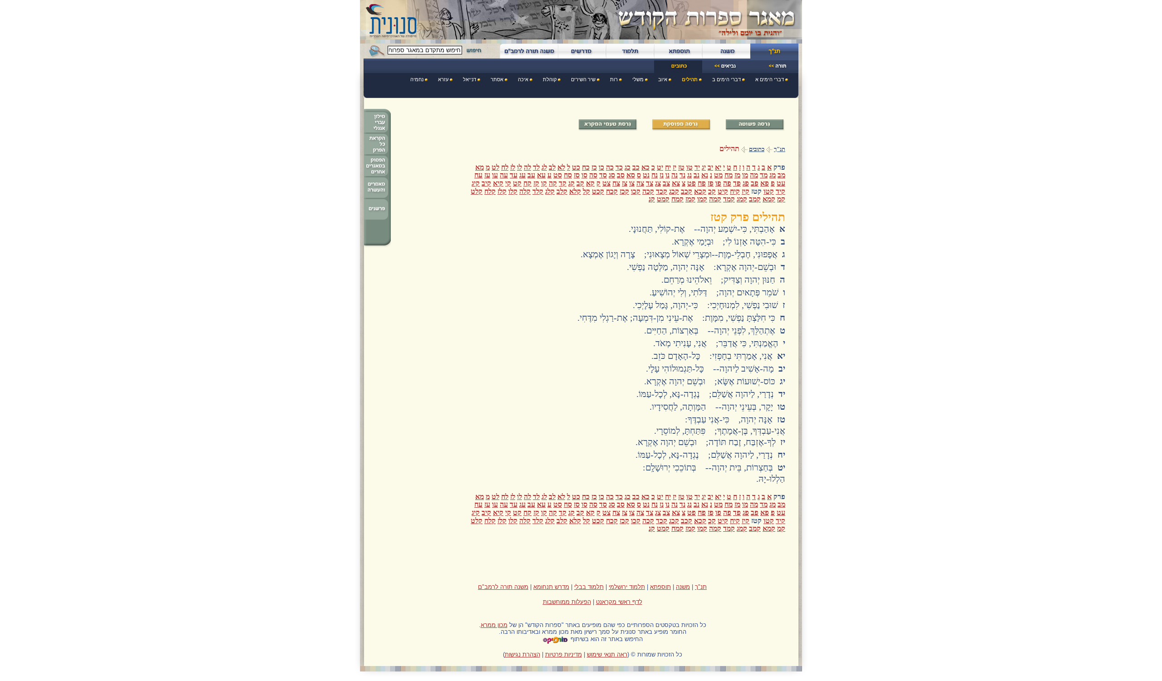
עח (478, 175)
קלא (575, 191)
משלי (638, 79)
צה (640, 183)
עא (541, 175)
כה (610, 167)
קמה (715, 199)
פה (727, 183)
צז (624, 183)
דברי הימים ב (726, 79)
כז (594, 167)
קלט (477, 191)
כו (601, 167)
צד (649, 183)
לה (527, 167)
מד (764, 175)
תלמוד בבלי (589, 586)
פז (711, 183)
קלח (490, 191)
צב (666, 183)
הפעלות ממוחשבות (567, 601)
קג (571, 183)
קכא (700, 191)
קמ (781, 199)
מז (737, 175)
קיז (745, 191)
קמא (769, 199)
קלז (502, 191)
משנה (683, 586)
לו (519, 167)
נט (646, 175)
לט (495, 167)
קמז (690, 199)
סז (577, 175)
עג (522, 175)
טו (689, 167)
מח (728, 175)
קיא (498, 183)
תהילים (690, 79)
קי (508, 183)
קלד (537, 191)
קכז (624, 191)
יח (668, 167)
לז (512, 167)
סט (557, 175)
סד (603, 175)
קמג (742, 199)
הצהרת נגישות (522, 654)
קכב (686, 191)
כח (586, 167)
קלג (550, 191)
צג (658, 183)
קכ (712, 191)
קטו (768, 191)
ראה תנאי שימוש (607, 654)
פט (691, 183)
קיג (476, 183)
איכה (523, 79)
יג (704, 167)
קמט (663, 199)
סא (630, 175)
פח (702, 183)
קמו (702, 199)
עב (531, 175)
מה (754, 175)
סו (584, 175)
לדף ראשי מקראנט (619, 601)
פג (746, 183)
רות (614, 79)
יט (660, 167)
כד (619, 167)
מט (718, 175)
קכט (598, 191)
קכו (635, 191)
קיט (723, 191)
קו (544, 183)
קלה (525, 191)
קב (580, 183)
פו (718, 183)
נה (674, 175)
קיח (735, 191)
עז (487, 175)
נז (662, 175)
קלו (512, 191)
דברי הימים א (769, 79)
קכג (674, 191)
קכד (661, 191)
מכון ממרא (494, 625)
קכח (612, 191)
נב (696, 175)
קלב (561, 191)
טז (681, 167)
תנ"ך (779, 149)
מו (745, 175)
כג (627, 167)
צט (606, 183)
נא (704, 175)
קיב (486, 183)
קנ (652, 199)
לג (544, 167)
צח (616, 183)
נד (682, 175)
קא (590, 183)
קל (586, 191)
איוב (662, 79)
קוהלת (549, 79)
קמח (677, 199)
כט (576, 167)
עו (495, 175)
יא (718, 167)
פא (764, 183)
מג (772, 175)
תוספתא (660, 586)
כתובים (756, 149)
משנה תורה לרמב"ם (503, 586)
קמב (755, 199)
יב (710, 167)
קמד (729, 199)
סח (568, 175)
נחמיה (416, 79)
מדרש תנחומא (551, 586)
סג (612, 175)
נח (654, 175)
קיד (780, 191)
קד (562, 183)
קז (536, 183)
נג (689, 175)
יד (697, 167)
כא (645, 167)
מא (479, 167)
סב (621, 175)
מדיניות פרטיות (563, 654)
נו (667, 175)
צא (676, 183)
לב (552, 167)
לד (536, 167)
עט (781, 183)
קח (527, 183)
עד (513, 175)
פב (754, 183)
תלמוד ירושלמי (627, 586)
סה (593, 175)
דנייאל (469, 79)
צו (632, 183)
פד (737, 183)
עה (504, 175)
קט (517, 183)
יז (674, 167)
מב (781, 175)
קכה (648, 191)
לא (561, 167)
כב (636, 167)
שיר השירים (583, 79)
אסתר (497, 79)
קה (553, 183)
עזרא (443, 79)
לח (504, 167)
